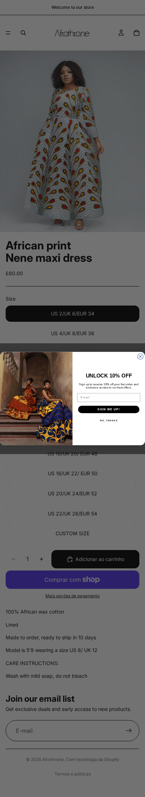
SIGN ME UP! (108, 409)
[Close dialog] (140, 356)
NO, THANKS (109, 420)
